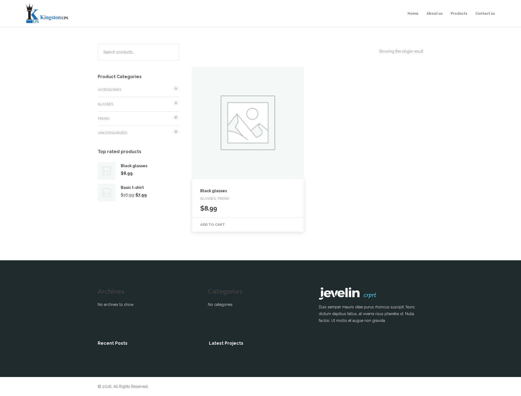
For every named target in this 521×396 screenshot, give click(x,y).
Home (413, 13)
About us (435, 13)
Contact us (485, 13)
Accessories (109, 90)
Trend (104, 118)
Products (459, 13)
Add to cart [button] (212, 225)
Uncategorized (112, 133)
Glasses (105, 104)
